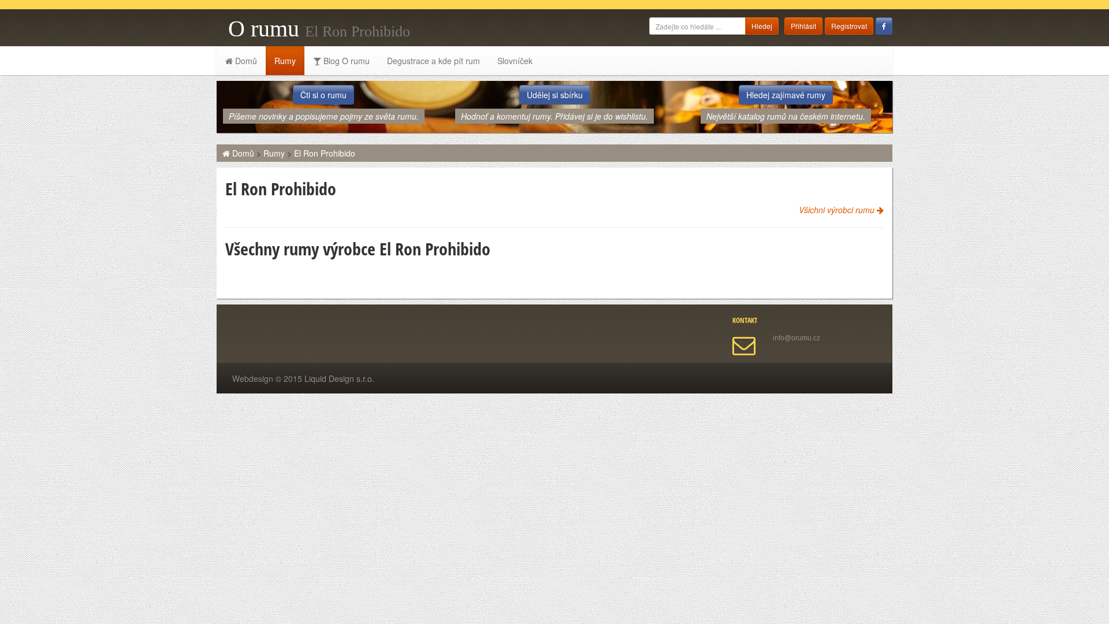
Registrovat (849, 26)
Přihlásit (803, 26)
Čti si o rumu (323, 95)
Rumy (285, 60)
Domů (245, 60)
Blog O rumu (345, 60)
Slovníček (515, 60)
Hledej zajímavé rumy (785, 95)
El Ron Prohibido (324, 153)
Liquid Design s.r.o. (339, 378)
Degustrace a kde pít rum (433, 60)
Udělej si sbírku (555, 95)
